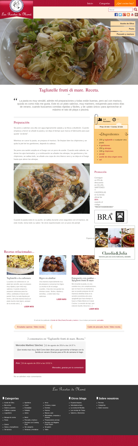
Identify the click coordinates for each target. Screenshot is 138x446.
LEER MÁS (29, 307)
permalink (100, 320)
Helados (27, 410)
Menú (26, 417)
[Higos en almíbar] (52, 265)
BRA (96, 199)
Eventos (47, 408)
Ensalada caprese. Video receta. (31, 327)
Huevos (47, 410)
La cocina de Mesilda (77, 408)
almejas (108, 148)
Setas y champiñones (11, 427)
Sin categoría (29, 427)
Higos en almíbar (47, 277)
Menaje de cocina (10, 417)
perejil (101, 154)
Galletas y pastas (10, 410)
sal (100, 159)
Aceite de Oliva (127, 23)
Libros (27, 413)
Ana (18, 363)
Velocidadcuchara (76, 405)
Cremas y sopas (50, 405)
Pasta (131, 29)
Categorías (104, 3)
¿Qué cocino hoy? (125, 3)
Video (46, 429)
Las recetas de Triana (78, 410)
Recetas (101, 402)
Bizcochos (7, 405)
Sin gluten (48, 427)
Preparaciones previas (52, 420)
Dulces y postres (9, 408)
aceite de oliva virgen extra (110, 157)
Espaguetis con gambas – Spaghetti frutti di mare (84, 278)
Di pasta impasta (76, 402)
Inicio (90, 3)
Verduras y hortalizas (31, 429)
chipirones (109, 151)
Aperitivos (28, 402)
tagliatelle (109, 140)
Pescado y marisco (125, 34)
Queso (6, 424)
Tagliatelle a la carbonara (19, 277)
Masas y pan (49, 413)
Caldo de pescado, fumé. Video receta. (104, 327)
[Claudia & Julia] (114, 259)
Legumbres (8, 413)
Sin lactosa (7, 429)
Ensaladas (28, 408)
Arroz (46, 402)
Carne (27, 405)
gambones (105, 145)
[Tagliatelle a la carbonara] (20, 265)
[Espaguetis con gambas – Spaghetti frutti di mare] (85, 265)
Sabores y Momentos (78, 413)
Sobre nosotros (103, 408)
